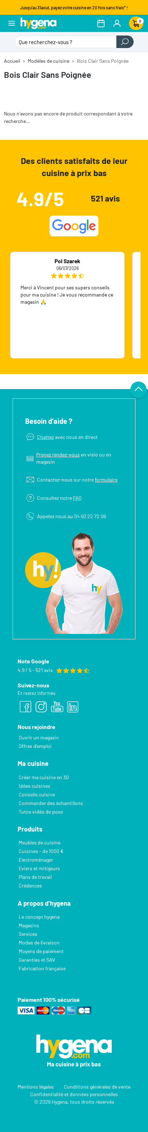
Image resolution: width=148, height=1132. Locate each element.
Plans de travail (35, 877)
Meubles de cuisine (39, 842)
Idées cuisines (34, 786)
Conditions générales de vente (97, 1086)
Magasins (29, 925)
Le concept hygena (39, 917)
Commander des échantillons (51, 803)
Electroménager (36, 860)
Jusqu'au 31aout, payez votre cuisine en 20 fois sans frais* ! (74, 7)
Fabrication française (42, 968)
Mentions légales (36, 1086)
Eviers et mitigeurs (39, 868)
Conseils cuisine (37, 794)
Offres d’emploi (35, 746)
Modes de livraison (39, 942)
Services (28, 934)
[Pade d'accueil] (38, 23)
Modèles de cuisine (48, 61)
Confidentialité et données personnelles (74, 1094)
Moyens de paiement (41, 951)
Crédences (30, 885)
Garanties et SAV (37, 960)
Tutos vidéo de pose (41, 812)
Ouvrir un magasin (39, 737)
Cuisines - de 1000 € (41, 851)
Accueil (12, 61)
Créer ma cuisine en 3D (44, 777)
